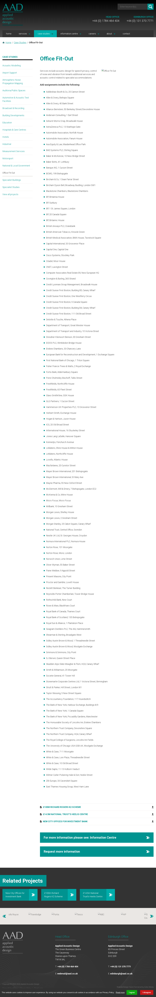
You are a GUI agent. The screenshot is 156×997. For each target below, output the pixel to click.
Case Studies (44, 33)
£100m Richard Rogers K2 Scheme (62, 807)
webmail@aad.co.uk (67, 973)
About (109, 33)
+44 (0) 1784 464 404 (105, 19)
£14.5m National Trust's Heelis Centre (65, 814)
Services (23, 33)
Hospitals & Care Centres (14, 129)
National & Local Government (16, 165)
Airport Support (9, 72)
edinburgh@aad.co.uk (121, 973)
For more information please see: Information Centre (80, 837)
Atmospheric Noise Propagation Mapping (12, 82)
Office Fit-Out (8, 173)
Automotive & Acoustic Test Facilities (15, 99)
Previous (4, 916)
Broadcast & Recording (13, 108)
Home (8, 33)
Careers (92, 33)
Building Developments (13, 115)
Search (150, 7)
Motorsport (7, 158)
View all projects (10, 194)
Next (152, 916)
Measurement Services (13, 151)
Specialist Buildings (11, 180)
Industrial (6, 144)
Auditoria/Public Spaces (13, 90)
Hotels (5, 137)
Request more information (62, 851)
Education (7, 122)
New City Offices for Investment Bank (65, 821)
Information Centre (69, 33)
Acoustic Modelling (11, 65)
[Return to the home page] (12, 24)
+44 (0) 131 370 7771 (140, 19)
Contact (126, 33)
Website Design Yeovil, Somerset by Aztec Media (135, 987)
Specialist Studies (11, 187)
